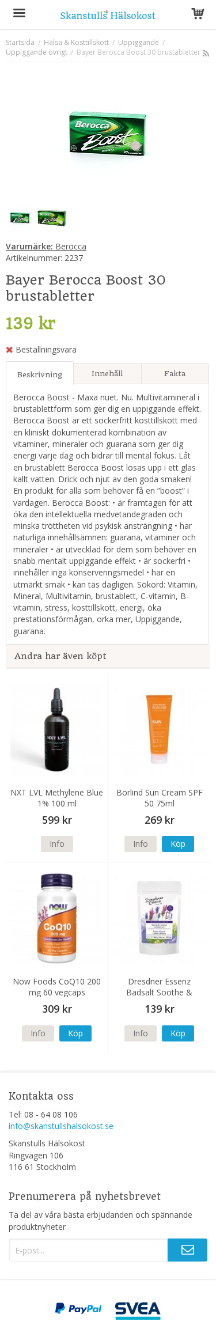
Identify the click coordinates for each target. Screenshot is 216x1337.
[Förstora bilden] (108, 133)
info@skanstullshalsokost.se (61, 1125)
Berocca (46, 246)
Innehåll (107, 373)
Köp (177, 843)
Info (57, 843)
